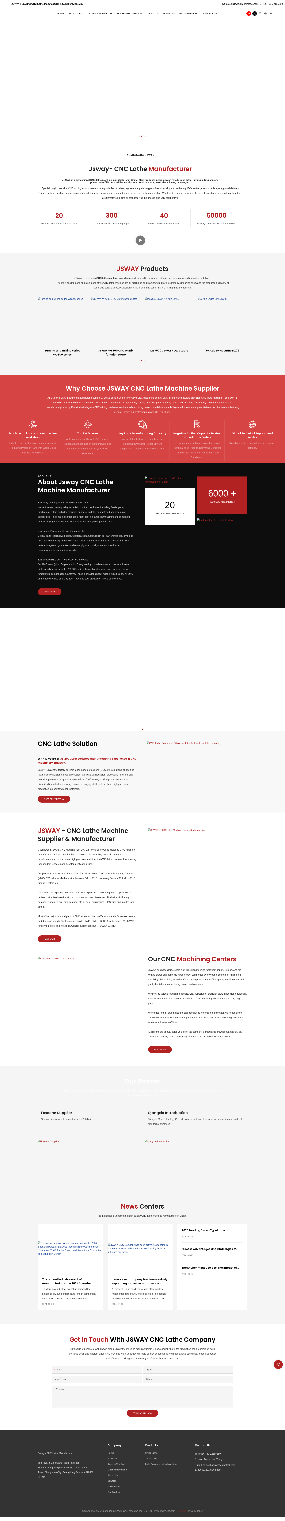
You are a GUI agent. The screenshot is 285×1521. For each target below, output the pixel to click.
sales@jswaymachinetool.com (242, 4)
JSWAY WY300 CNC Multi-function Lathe (115, 352)
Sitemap (181, 1511)
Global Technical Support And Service (252, 435)
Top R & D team (87, 433)
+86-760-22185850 (273, 4)
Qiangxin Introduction (168, 1112)
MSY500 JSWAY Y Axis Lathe (169, 350)
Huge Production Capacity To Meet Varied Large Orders (197, 435)
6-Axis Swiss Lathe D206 (222, 350)
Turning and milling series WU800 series (62, 352)
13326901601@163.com (208, 1470)
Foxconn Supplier (56, 1112)
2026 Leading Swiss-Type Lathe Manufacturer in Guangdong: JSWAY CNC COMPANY (210, 1230)
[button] (139, 136)
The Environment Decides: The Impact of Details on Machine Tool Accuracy (209, 1268)
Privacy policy (195, 1511)
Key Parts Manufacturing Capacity (142, 433)
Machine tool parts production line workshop (33, 435)
